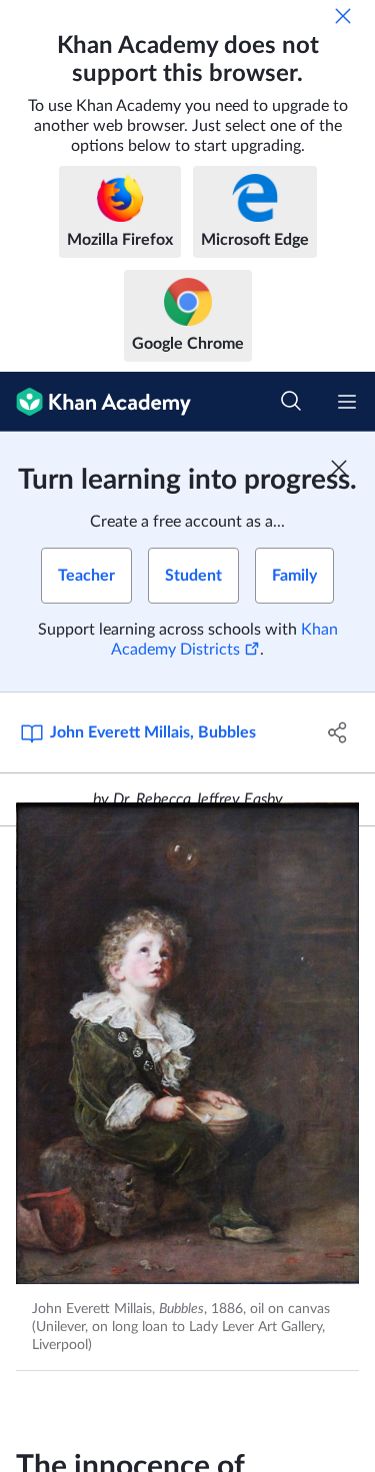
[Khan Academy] (95, 402)
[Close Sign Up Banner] (339, 468)
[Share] (338, 732)
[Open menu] (347, 402)
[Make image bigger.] (187, 1043)
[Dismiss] (343, 16)
